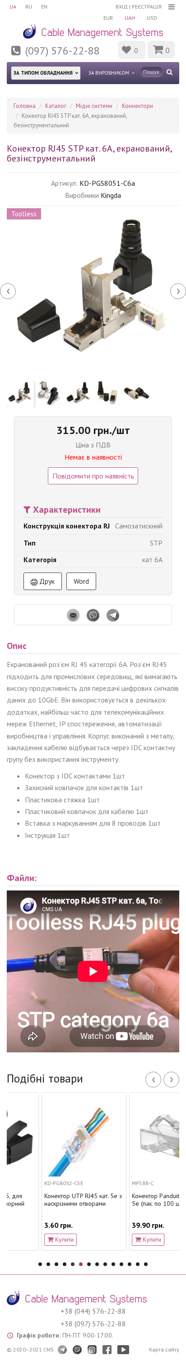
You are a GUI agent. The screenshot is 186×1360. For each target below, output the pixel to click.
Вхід (122, 6)
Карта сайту (164, 1349)
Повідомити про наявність (93, 475)
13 (138, 1264)
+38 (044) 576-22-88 (93, 1310)
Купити (32, 1239)
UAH (130, 17)
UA (12, 6)
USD (152, 17)
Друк (46, 581)
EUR (108, 17)
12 (129, 1264)
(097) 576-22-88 (62, 51)
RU (28, 6)
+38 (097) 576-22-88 (93, 1323)
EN (44, 6)
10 (113, 1264)
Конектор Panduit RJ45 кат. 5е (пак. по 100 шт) (136, 1200)
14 (146, 1264)
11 (121, 1264)
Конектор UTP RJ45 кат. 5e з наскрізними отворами (51, 1200)
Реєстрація (147, 6)
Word (81, 581)
